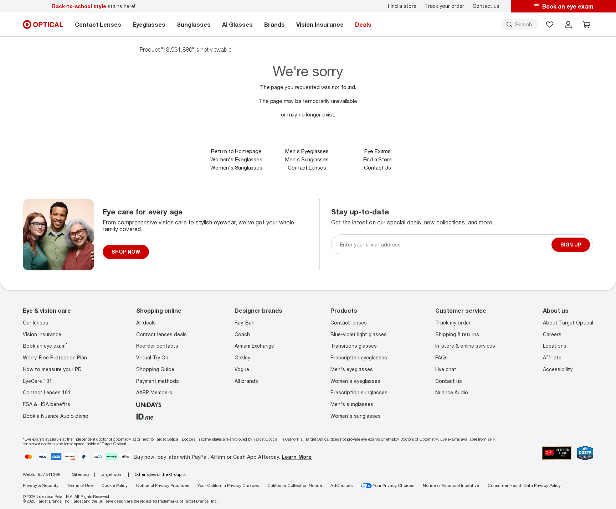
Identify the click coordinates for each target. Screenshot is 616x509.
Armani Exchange (254, 346)
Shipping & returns (457, 334)
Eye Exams (377, 151)
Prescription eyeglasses (358, 357)
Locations (554, 346)
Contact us (486, 6)
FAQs (441, 357)
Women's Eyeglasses (236, 159)
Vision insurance (42, 334)
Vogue (242, 369)
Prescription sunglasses (358, 392)
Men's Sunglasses (307, 159)
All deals (146, 323)
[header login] (568, 24)
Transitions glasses (353, 346)
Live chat (445, 369)
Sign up (570, 244)
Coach (242, 334)
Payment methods (157, 381)
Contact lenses (348, 323)
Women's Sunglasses (236, 167)
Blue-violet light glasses (358, 334)
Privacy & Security (40, 485)
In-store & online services (465, 346)
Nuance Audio (451, 392)
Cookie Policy (114, 485)
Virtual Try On (152, 357)
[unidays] (148, 404)
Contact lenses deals (161, 334)
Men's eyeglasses (351, 369)
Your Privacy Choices (393, 485)
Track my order (453, 323)
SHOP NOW (126, 252)
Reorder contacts (157, 346)
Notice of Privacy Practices (162, 485)
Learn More (297, 457)
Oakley (242, 357)
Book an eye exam (45, 346)
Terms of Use (80, 485)
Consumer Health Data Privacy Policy (524, 485)
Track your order (444, 6)
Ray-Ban (245, 323)
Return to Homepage (236, 151)
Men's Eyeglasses (307, 151)
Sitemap (80, 474)
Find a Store (377, 159)
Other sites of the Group (157, 474)
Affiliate (552, 357)
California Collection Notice (294, 485)
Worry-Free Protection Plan (55, 357)
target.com (112, 474)
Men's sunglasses (351, 404)
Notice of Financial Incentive (451, 485)
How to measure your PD (52, 369)
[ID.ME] (145, 416)
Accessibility (558, 369)
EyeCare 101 (37, 381)
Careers (552, 334)
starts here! (93, 6)
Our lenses (35, 323)
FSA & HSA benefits (46, 404)
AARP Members (154, 392)
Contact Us (377, 167)
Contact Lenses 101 (47, 392)
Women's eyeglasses (355, 381)
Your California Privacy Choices (228, 485)
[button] (549, 24)
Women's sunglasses (355, 416)
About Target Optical (568, 323)
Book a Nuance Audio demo (55, 416)
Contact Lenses (307, 167)
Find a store (402, 6)
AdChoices (341, 485)
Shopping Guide (155, 369)
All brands (246, 381)
